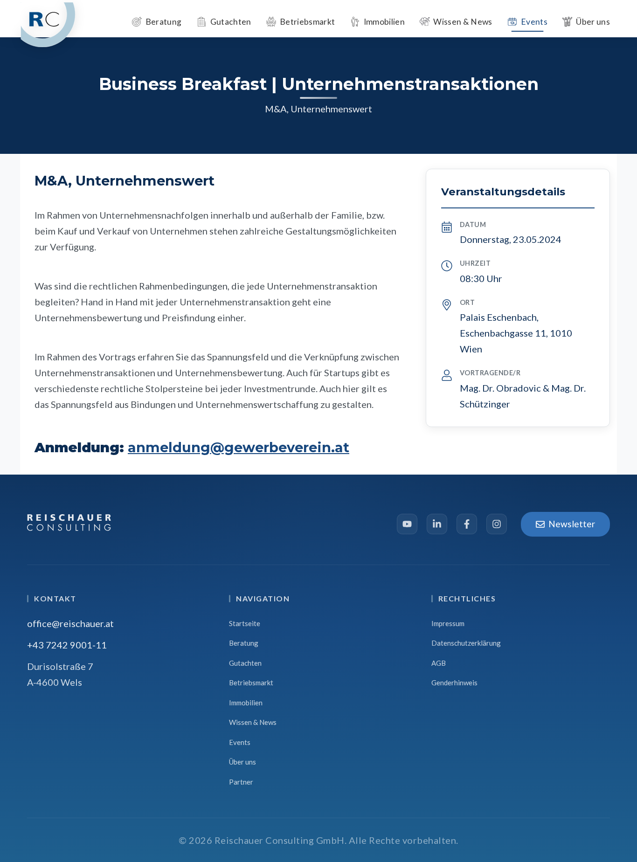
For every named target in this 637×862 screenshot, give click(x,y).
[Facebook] (467, 524)
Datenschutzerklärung (466, 643)
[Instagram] (496, 524)
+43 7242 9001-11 (67, 644)
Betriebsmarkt (251, 682)
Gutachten (245, 663)
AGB (438, 663)
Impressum (447, 623)
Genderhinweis (454, 682)
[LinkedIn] (437, 524)
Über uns (242, 762)
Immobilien (246, 702)
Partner (241, 782)
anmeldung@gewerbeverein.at (238, 447)
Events (239, 742)
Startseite (244, 623)
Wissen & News (253, 722)
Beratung (243, 643)
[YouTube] (407, 524)
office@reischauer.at (70, 623)
